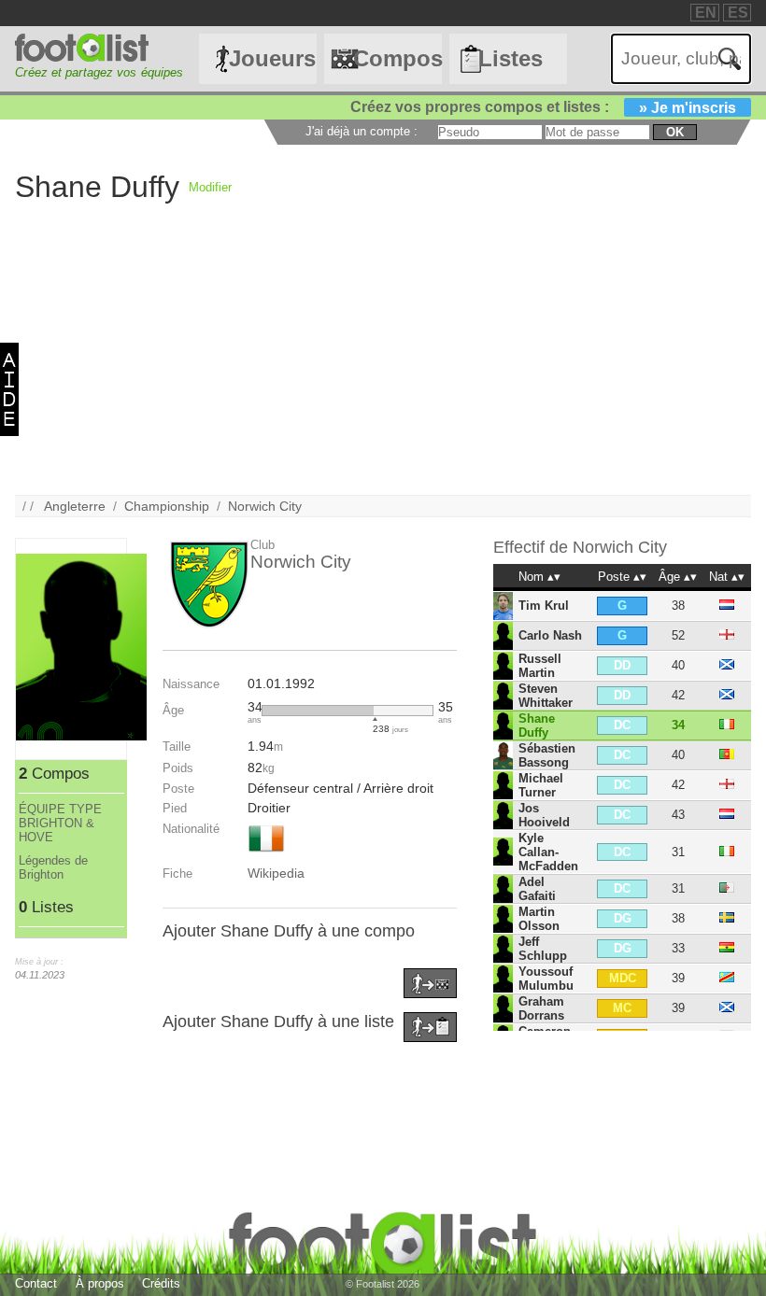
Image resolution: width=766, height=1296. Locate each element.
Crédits (161, 1283)
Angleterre (75, 506)
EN (705, 13)
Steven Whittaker (545, 696)
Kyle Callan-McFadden (548, 852)
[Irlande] (266, 853)
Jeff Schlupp (542, 949)
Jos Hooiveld (544, 815)
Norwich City (265, 506)
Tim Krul (543, 606)
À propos (100, 1283)
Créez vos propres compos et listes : (543, 107)
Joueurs (272, 58)
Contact (36, 1283)
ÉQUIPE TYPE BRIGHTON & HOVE (60, 823)
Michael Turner (540, 785)
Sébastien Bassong (546, 755)
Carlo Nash (550, 635)
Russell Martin (539, 666)
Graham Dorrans (541, 1008)
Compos (397, 58)
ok (675, 132)
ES (738, 13)
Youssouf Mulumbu (546, 979)
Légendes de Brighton (53, 867)
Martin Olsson (539, 919)
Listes (510, 58)
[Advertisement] (382, 364)
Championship (166, 506)
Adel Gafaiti (537, 889)
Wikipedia (276, 873)
